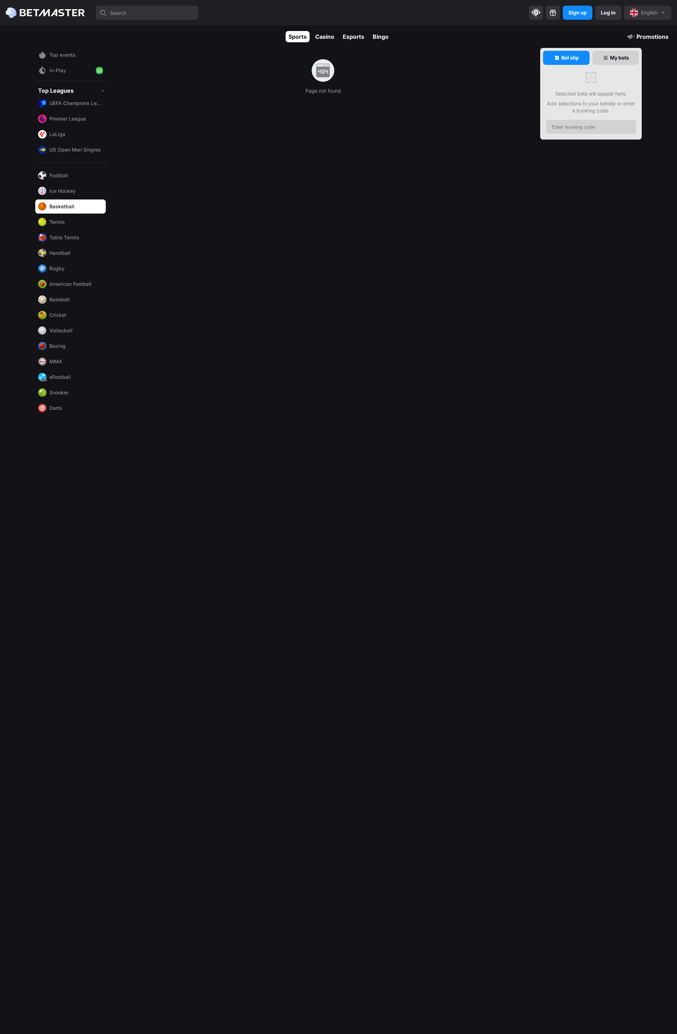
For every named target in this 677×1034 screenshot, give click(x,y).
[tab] (566, 58)
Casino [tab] (324, 36)
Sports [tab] (297, 36)
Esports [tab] (353, 36)
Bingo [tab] (381, 36)
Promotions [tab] (652, 36)
